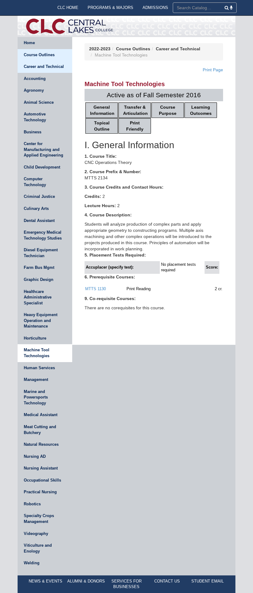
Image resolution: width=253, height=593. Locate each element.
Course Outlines (39, 54)
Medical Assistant (40, 414)
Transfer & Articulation (135, 110)
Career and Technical (44, 66)
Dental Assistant (39, 220)
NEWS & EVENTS (45, 581)
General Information (102, 110)
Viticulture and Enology (38, 548)
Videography (36, 533)
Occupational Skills (42, 480)
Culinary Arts (36, 208)
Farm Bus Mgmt (39, 267)
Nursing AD (35, 456)
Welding (31, 563)
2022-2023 (99, 48)
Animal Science (39, 102)
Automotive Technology (35, 117)
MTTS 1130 (95, 288)
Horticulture (35, 338)
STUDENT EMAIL (207, 581)
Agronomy (34, 90)
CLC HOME (67, 7)
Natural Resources (41, 444)
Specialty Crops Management (39, 518)
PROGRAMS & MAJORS (110, 7)
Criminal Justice (39, 196)
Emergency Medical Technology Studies (43, 235)
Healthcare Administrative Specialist (38, 297)
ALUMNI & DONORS (86, 581)
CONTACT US (167, 581)
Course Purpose (167, 110)
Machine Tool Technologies (36, 353)
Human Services (39, 367)
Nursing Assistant (41, 468)
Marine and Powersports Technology (36, 397)
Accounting (35, 78)
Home (29, 42)
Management (36, 379)
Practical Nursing (40, 492)
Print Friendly (134, 126)
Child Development (42, 167)
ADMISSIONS (155, 7)
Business (32, 132)
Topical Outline (102, 126)
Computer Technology (35, 182)
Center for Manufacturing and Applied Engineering (43, 149)
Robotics (32, 504)
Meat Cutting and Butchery (40, 429)
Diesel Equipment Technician (41, 253)
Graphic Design (38, 279)
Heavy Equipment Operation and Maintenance (40, 320)
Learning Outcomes (201, 110)
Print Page (213, 69)
